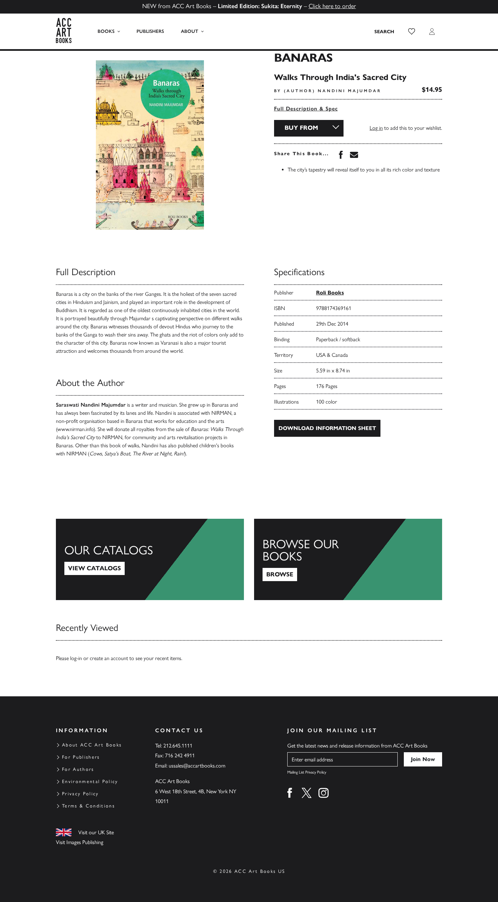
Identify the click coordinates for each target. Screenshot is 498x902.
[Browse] (348, 559)
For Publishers (81, 757)
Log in (376, 128)
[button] (411, 31)
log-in (76, 658)
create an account (109, 658)
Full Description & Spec (306, 108)
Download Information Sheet (327, 428)
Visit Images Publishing (79, 842)
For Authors (78, 769)
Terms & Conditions (88, 806)
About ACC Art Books (92, 745)
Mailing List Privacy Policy (306, 772)
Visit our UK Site (96, 832)
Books (106, 31)
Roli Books (330, 292)
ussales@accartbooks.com (197, 765)
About (189, 31)
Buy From (301, 127)
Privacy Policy (80, 794)
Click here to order (332, 6)
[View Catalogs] (150, 559)
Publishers (150, 31)
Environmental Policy (90, 781)
